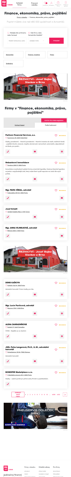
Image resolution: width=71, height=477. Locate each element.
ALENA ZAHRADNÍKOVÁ (16, 325)
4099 (53, 394)
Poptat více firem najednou (53, 120)
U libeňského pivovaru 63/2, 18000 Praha (19, 375)
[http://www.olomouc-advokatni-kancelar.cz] (62, 361)
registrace (56, 471)
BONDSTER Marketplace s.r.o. (19, 372)
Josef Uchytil (11, 209)
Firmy (26, 474)
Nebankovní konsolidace (17, 163)
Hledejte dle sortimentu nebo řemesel (16, 34)
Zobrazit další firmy (18, 394)
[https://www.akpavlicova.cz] (62, 313)
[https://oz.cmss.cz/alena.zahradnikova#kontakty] (62, 336)
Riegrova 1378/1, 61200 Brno (15, 308)
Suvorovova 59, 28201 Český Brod (17, 138)
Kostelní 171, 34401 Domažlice (15, 327)
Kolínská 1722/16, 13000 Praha (16, 285)
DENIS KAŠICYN (12, 283)
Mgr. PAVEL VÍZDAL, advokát (18, 190)
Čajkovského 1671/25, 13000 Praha (17, 193)
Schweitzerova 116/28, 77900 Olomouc (18, 352)
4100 (58, 394)
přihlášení (56, 474)
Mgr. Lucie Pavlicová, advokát (19, 306)
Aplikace (27, 471)
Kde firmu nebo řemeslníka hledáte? (35, 34)
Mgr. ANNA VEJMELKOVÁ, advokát (21, 228)
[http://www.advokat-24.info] (62, 294)
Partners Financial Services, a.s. (20, 135)
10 (47, 394)
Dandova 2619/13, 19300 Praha (16, 165)
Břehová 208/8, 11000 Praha (15, 231)
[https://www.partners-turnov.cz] (62, 217)
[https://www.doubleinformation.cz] (62, 179)
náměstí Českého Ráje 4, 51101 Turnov (18, 212)
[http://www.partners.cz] (62, 151)
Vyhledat (56, 41)
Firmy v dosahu (22, 17)
